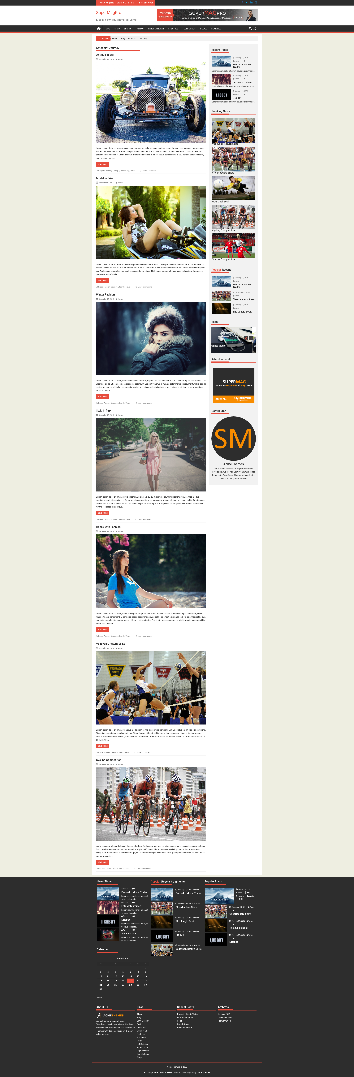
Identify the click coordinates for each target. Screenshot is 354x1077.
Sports (121, 752)
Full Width (141, 1037)
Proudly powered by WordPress (158, 1072)
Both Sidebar (143, 1021)
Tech (214, 321)
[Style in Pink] (151, 454)
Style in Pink (103, 410)
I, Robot (180, 1021)
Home (139, 1041)
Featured (101, 869)
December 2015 (225, 1017)
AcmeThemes (233, 464)
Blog (139, 1017)
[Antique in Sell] (151, 102)
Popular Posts (213, 881)
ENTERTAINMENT (156, 29)
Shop (139, 1057)
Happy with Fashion (108, 527)
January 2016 (224, 1014)
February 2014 (224, 1021)
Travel (132, 171)
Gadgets (101, 171)
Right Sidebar (143, 1050)
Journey (109, 171)
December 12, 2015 (242, 292)
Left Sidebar (142, 1044)
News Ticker (104, 881)
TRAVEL (203, 29)
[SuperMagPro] (98, 28)
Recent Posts (219, 49)
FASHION (140, 29)
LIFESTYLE (173, 29)
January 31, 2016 (241, 58)
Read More (102, 164)
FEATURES (216, 29)
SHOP (117, 29)
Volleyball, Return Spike (110, 643)
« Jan (99, 997)
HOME (107, 29)
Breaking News (220, 111)
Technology (124, 171)
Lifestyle (116, 171)
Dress (100, 287)
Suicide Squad (183, 1024)
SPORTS (128, 29)
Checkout (141, 1027)
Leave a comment (149, 171)
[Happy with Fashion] (151, 571)
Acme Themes (203, 1072)
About (139, 1014)
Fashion (107, 287)
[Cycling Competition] (151, 804)
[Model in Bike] (151, 222)
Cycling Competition (108, 760)
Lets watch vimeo (185, 1017)
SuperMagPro (108, 12)
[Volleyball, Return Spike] (151, 687)
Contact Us (142, 1031)
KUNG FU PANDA (184, 1027)
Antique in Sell (105, 54)
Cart (139, 1024)
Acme (120, 59)
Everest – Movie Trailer (187, 1014)
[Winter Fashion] (151, 338)
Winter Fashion (105, 294)
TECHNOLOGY (189, 29)
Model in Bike (104, 178)
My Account (142, 1047)
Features (141, 1034)
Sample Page (143, 1054)
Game (100, 752)
